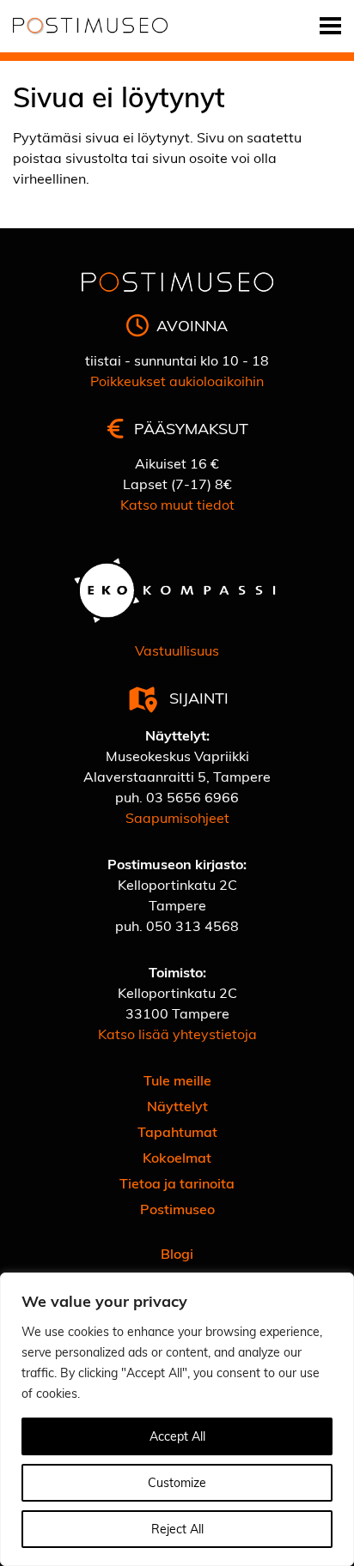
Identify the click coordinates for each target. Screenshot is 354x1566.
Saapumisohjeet (177, 817)
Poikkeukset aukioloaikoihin (177, 381)
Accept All (177, 1436)
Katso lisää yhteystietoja (177, 1034)
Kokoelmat (177, 1157)
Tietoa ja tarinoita (177, 1183)
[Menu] (330, 26)
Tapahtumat (177, 1131)
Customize (177, 1482)
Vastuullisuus (177, 650)
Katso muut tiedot (177, 504)
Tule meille (177, 1080)
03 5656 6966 (192, 797)
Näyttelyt (177, 1106)
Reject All (177, 1529)
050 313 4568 (192, 925)
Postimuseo (177, 1209)
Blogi (177, 1253)
